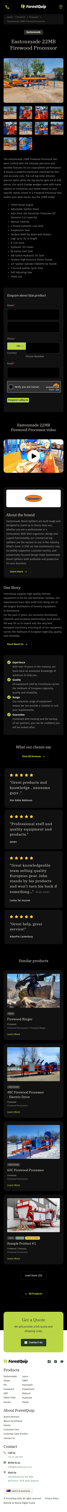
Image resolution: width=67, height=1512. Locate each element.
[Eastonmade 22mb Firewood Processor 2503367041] (10, 112)
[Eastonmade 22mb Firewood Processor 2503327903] (25, 128)
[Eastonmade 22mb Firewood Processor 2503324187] (57, 128)
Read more (43, 892)
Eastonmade (33, 32)
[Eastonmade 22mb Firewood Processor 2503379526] (25, 112)
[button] (33, 456)
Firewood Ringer (20, 1019)
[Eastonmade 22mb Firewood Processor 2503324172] (10, 143)
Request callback (18, 400)
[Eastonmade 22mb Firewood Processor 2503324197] (41, 128)
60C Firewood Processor (25, 1170)
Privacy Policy (52, 1498)
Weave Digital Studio (25, 1503)
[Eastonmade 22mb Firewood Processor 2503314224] (25, 143)
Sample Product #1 (21, 1243)
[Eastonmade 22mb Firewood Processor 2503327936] (10, 128)
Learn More (13, 1034)
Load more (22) (33, 1275)
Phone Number (35, 356)
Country (12, 352)
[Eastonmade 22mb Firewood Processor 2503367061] (41, 112)
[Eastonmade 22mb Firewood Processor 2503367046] (57, 112)
